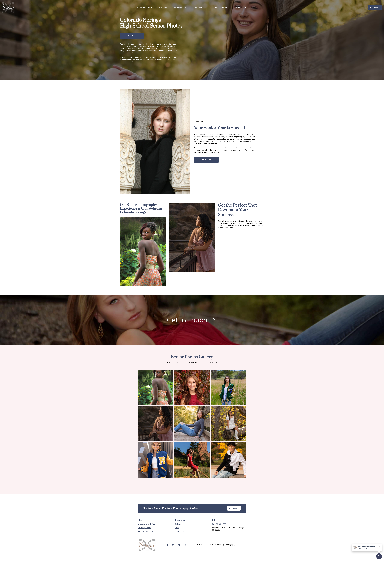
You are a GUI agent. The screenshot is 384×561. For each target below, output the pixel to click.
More (245, 7)
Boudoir (216, 7)
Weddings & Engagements (143, 7)
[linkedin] (185, 545)
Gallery (237, 7)
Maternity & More (163, 7)
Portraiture (226, 7)
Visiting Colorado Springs (182, 7)
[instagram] (173, 545)
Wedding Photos (145, 528)
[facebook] (167, 545)
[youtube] (179, 545)
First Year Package (145, 531)
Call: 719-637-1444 (219, 524)
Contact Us (179, 531)
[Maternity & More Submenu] (170, 7)
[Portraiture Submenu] (231, 7)
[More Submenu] (248, 7)
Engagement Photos (146, 524)
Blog (177, 528)
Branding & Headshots (202, 7)
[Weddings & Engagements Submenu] (153, 7)
